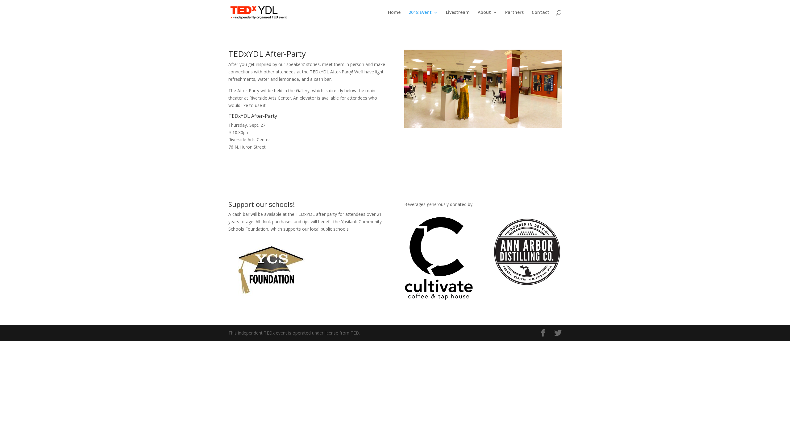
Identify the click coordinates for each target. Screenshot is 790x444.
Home (394, 12)
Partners (514, 12)
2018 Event (420, 12)
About (484, 12)
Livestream (458, 12)
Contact (540, 12)
